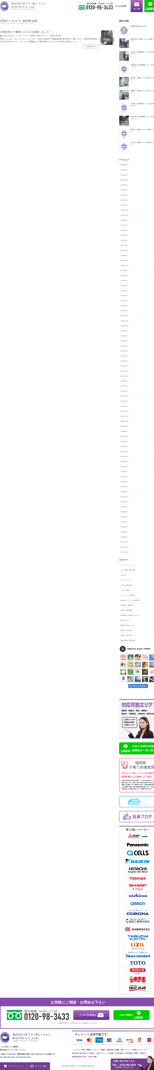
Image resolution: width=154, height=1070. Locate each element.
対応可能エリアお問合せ (87, 1053)
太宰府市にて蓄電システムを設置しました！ (26, 32)
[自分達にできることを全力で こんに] (131, 672)
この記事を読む (90, 46)
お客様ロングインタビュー (140, 1050)
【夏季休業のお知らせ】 (138, 26)
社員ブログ (100, 1053)
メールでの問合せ (87, 1015)
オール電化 (81, 1050)
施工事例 (75, 1053)
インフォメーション (22, 35)
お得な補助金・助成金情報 (123, 1053)
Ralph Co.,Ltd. (75, 1066)
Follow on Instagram (139, 686)
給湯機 (117, 1050)
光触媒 (103, 1050)
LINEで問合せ (126, 1015)
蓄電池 (88, 1050)
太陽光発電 (109, 1050)
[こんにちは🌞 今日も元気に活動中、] (138, 665)
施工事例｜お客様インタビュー (39, 35)
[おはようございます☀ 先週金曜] (138, 657)
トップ (74, 1050)
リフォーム (95, 1050)
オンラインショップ (15, 1066)
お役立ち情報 (92, 1057)
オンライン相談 (40, 1066)
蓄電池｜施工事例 (55, 35)
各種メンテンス (125, 1050)
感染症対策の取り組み (79, 1057)
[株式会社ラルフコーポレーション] (23, 9)
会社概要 (122, 6)
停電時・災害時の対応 (141, 1053)
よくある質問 (109, 1053)
